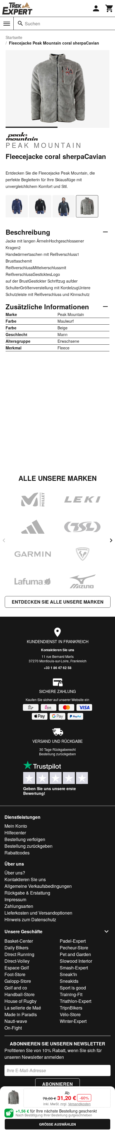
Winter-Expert (73, 1021)
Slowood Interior (76, 961)
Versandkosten (79, 1103)
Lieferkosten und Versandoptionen (38, 913)
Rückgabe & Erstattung (27, 893)
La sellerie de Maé (22, 1007)
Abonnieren (57, 1084)
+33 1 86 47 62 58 (57, 667)
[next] (111, 540)
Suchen (32, 23)
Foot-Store (14, 974)
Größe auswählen (57, 1124)
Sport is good (73, 987)
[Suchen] (20, 23)
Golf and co (15, 987)
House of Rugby (20, 1001)
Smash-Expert (74, 967)
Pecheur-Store (74, 947)
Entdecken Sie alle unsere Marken (58, 602)
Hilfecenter (15, 832)
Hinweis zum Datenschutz (30, 919)
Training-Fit (71, 994)
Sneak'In (68, 974)
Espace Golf (16, 967)
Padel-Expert (73, 941)
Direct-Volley (17, 961)
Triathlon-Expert (75, 1001)
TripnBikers (71, 1007)
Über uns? (14, 872)
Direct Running (19, 954)
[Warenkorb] (109, 8)
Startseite (14, 37)
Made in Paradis (20, 1014)
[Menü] (6, 23)
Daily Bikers (16, 947)
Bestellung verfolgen (24, 839)
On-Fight (13, 1028)
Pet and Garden (75, 954)
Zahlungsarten (18, 906)
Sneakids (69, 981)
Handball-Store (19, 994)
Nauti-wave (15, 1021)
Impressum (15, 899)
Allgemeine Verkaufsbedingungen (38, 886)
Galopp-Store (17, 981)
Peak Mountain (44, 145)
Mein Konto (15, 826)
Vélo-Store (70, 1014)
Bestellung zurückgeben (57, 753)
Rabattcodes (17, 852)
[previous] (4, 540)
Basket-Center (18, 941)
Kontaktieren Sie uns (57, 650)
